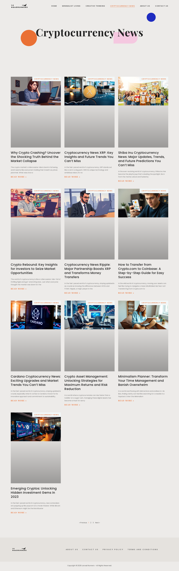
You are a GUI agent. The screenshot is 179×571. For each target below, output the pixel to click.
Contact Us (161, 6)
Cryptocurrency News (122, 6)
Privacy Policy (113, 549)
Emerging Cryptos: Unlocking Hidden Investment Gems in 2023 (34, 492)
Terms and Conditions (143, 549)
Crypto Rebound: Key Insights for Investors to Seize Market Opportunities (34, 268)
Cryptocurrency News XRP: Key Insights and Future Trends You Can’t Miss (88, 156)
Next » (97, 522)
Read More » (19, 177)
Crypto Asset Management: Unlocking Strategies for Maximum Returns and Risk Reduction (86, 382)
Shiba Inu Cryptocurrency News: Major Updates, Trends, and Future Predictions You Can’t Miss (141, 158)
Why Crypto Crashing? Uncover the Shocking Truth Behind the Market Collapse (35, 156)
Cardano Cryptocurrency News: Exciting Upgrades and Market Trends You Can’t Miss (36, 380)
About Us (145, 6)
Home (54, 6)
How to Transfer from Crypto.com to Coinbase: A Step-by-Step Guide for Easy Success (141, 270)
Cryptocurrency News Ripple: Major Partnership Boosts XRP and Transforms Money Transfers (87, 270)
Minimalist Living (71, 6)
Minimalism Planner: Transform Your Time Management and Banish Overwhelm (143, 380)
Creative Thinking (95, 6)
